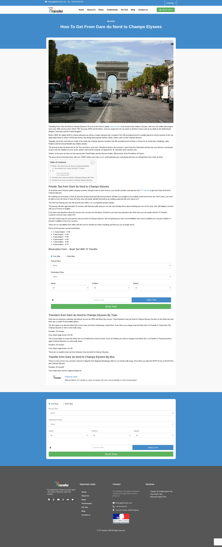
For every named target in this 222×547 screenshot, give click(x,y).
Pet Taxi (124, 10)
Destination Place (57, 272)
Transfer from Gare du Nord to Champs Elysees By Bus (72, 180)
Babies (136, 283)
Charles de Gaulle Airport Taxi (161, 491)
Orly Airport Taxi (156, 494)
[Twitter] (73, 499)
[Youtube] (58, 499)
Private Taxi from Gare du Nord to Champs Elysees (70, 166)
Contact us (143, 10)
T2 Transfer (145, 190)
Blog (133, 10)
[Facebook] (49, 499)
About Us (91, 10)
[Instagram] (63, 499)
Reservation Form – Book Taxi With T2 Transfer (69, 168)
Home (81, 10)
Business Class (65, 175)
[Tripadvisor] (68, 499)
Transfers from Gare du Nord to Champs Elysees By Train (73, 177)
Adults (53, 283)
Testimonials (112, 10)
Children (95, 283)
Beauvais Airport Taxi (158, 497)
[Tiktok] (54, 499)
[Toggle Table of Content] (91, 163)
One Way (56, 256)
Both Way (71, 256)
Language (170, 3)
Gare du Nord (115, 126)
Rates (101, 10)
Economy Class (65, 173)
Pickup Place (56, 261)
